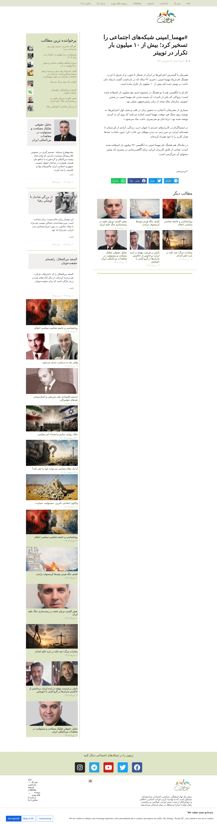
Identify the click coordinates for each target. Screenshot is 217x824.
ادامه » (71, 175)
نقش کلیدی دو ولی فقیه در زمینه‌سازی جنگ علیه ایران (113, 223)
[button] (90, 780)
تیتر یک (177, 3)
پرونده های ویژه (119, 3)
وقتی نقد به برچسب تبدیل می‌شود (60, 362)
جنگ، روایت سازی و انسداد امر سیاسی (57, 434)
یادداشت (164, 3)
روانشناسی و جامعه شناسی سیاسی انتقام (178, 223)
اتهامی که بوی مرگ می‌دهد (63, 81)
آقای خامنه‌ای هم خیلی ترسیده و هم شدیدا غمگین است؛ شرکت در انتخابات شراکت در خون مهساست (59, 74)
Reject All (28, 818)
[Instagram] (80, 767)
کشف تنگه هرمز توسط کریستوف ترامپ (148, 223)
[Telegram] (94, 767)
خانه (188, 3)
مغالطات (137, 3)
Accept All (13, 818)
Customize (45, 818)
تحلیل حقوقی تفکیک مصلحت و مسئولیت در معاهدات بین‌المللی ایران (114, 255)
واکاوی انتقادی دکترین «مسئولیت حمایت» (56, 503)
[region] (108, 816)
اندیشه (150, 3)
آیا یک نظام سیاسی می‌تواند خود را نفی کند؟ (55, 468)
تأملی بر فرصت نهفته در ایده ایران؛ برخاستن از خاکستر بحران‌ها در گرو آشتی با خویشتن (145, 257)
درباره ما (101, 3)
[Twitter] (123, 767)
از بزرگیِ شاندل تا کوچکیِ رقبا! (61, 106)
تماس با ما (86, 3)
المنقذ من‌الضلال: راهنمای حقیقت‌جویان (63, 91)
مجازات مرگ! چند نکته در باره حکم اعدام (179, 254)
